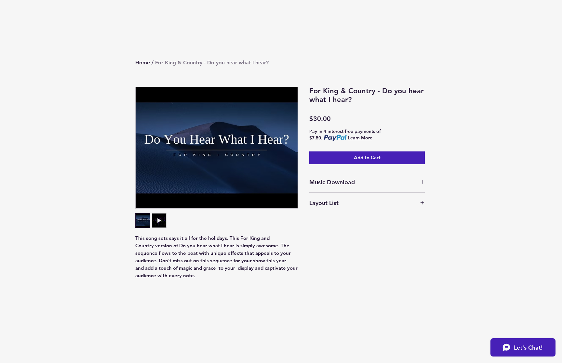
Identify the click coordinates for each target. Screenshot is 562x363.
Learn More (360, 138)
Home (142, 62)
